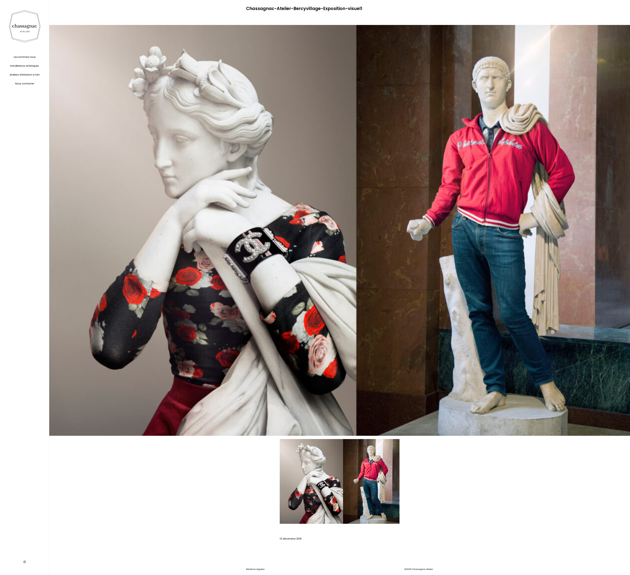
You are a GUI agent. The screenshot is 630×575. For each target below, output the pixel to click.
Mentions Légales (255, 569)
